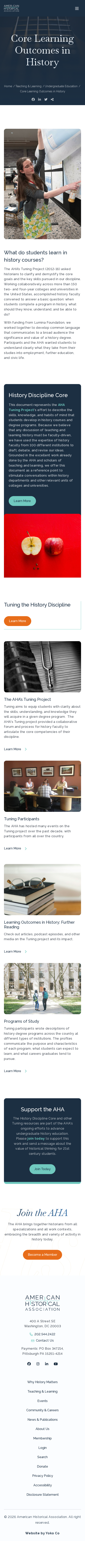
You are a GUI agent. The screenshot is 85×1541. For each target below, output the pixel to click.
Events (42, 1401)
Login (42, 1448)
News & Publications (42, 1420)
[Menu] (76, 8)
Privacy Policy (42, 1476)
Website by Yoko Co (42, 1533)
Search (42, 1457)
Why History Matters (42, 1382)
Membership (42, 1438)
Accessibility (42, 1485)
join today (36, 1138)
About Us (42, 1429)
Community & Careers (42, 1410)
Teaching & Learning (42, 1391)
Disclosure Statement (42, 1495)
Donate (42, 1466)
